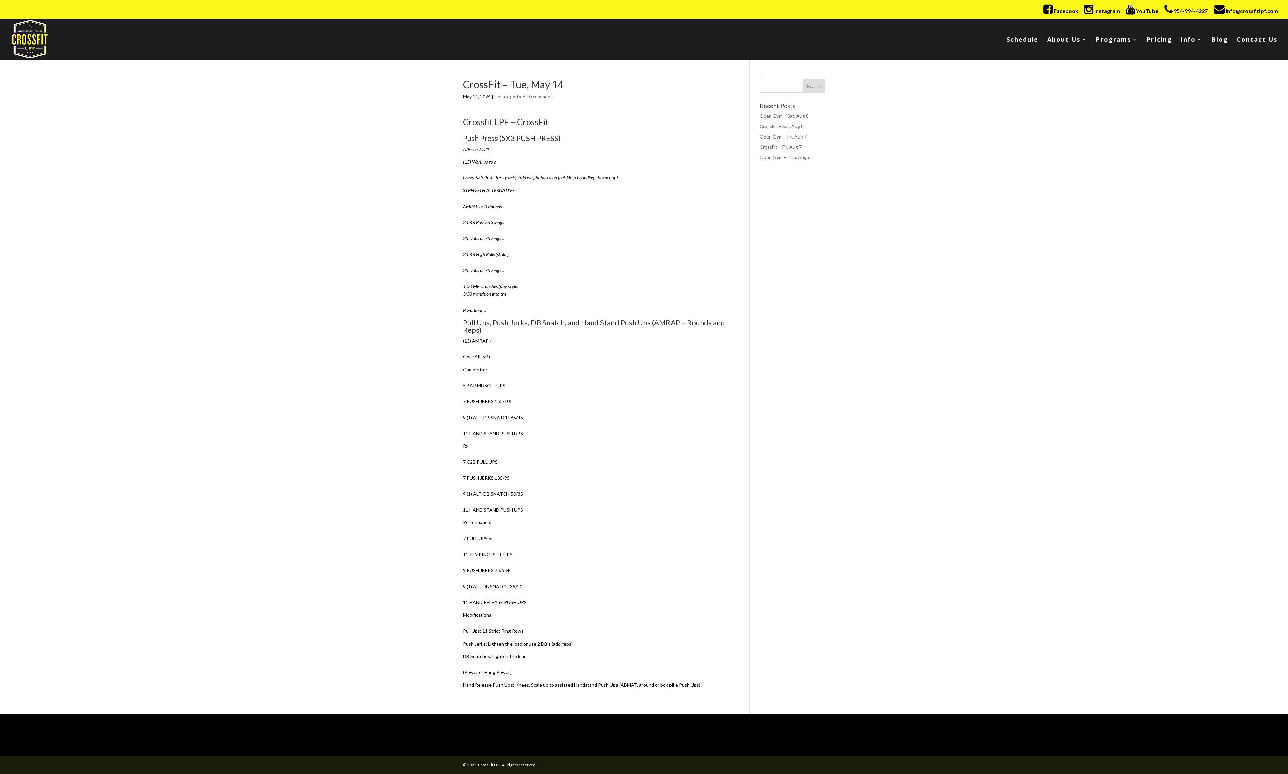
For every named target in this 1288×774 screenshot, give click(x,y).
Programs (1113, 40)
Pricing (1159, 40)
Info (1188, 40)
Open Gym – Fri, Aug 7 (783, 137)
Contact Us (1257, 40)
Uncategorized (509, 96)
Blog (1219, 40)
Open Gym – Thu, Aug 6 (785, 157)
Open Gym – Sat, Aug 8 (784, 116)
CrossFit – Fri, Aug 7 (781, 147)
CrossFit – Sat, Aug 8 (782, 126)
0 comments (542, 96)
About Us (1063, 40)
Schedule (1022, 40)
